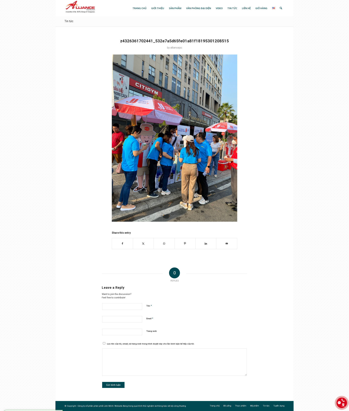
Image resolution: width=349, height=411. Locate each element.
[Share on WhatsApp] (164, 243)
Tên (149, 305)
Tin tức (69, 21)
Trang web (151, 331)
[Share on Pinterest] (185, 243)
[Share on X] (143, 243)
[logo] (80, 8)
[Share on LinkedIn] (206, 243)
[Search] (280, 8)
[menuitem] (139, 8)
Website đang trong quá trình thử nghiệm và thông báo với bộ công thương (150, 406)
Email (149, 318)
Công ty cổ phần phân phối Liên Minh (95, 406)
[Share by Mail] (226, 243)
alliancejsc (176, 47)
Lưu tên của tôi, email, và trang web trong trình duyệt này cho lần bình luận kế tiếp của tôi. (150, 344)
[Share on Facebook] (122, 243)
